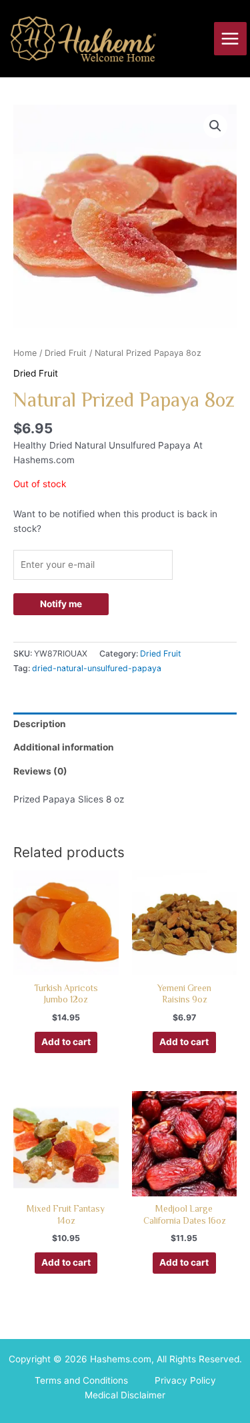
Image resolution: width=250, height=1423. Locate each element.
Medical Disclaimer (125, 1395)
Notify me (61, 604)
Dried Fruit (66, 353)
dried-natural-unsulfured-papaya (96, 668)
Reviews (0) (40, 771)
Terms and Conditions (81, 1380)
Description (39, 723)
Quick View (65, 963)
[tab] (125, 724)
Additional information (63, 747)
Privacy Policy (185, 1380)
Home (25, 353)
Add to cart (66, 1041)
